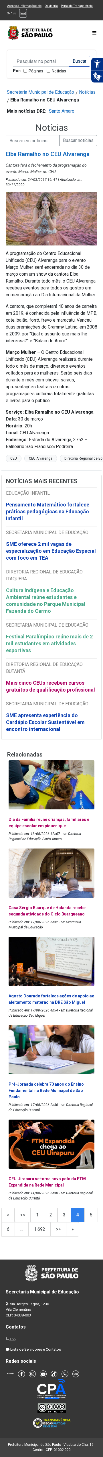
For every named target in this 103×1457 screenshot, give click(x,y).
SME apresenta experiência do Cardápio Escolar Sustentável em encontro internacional (45, 722)
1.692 (39, 1229)
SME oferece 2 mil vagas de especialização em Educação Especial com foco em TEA (51, 551)
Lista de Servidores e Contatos (35, 1349)
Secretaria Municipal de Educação (40, 92)
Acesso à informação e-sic (24, 5)
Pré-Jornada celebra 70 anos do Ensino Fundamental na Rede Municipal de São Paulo (46, 1090)
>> (58, 1229)
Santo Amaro (61, 111)
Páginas (36, 71)
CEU (13, 458)
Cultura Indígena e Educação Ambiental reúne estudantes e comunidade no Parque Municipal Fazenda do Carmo (45, 600)
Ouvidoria (51, 5)
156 (12, 1339)
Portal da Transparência (77, 5)
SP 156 (11, 13)
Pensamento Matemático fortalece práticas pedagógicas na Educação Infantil (47, 511)
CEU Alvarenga (40, 458)
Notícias (59, 71)
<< (22, 1215)
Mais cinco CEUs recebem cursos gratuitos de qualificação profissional (50, 686)
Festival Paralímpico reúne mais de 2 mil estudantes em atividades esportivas (49, 643)
